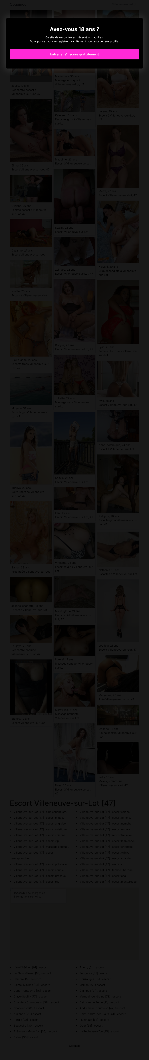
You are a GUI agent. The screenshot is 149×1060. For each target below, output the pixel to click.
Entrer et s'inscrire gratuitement (74, 54)
